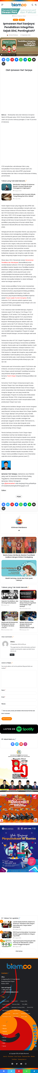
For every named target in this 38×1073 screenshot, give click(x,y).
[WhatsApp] (21, 59)
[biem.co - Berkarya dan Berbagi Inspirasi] (19, 5)
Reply (12, 654)
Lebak (17, 1010)
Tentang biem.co (22, 1059)
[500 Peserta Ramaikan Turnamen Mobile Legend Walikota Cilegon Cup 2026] (6, 934)
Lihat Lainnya (19, 951)
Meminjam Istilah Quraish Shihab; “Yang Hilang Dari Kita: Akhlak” (24, 195)
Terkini (24, 1016)
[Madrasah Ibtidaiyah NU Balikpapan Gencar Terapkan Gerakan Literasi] (9, 616)
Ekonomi (16, 1004)
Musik (25, 1010)
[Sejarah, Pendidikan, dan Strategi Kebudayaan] (9, 594)
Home (15, 16)
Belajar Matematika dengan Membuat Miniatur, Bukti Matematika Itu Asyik (27, 624)
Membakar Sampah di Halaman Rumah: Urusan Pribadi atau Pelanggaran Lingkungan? (23, 186)
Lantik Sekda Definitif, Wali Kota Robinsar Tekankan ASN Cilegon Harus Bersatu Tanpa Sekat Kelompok (24, 924)
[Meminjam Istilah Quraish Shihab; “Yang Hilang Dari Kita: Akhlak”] (6, 197)
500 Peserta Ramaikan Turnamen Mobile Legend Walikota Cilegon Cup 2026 (24, 934)
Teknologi (5, 1034)
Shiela (12, 642)
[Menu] (2, 5)
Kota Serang (6, 1010)
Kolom (4, 1040)
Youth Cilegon (11, 376)
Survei (4, 1046)
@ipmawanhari (9, 483)
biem (15, 1001)
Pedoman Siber (26, 1056)
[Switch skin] (32, 5)
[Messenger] (16, 59)
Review (22, 19)
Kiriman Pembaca (13, 35)
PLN (16, 1016)
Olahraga (6, 1013)
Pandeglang (25, 1013)
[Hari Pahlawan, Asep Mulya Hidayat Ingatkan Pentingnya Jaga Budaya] (28, 594)
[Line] (29, 59)
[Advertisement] (19, 92)
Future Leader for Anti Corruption (16, 298)
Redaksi (33, 1056)
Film (24, 1004)
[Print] (3, 63)
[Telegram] (25, 59)
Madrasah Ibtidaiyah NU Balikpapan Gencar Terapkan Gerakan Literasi (9, 624)
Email (3, 697)
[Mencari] (36, 5)
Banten (5, 1001)
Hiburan (4, 1028)
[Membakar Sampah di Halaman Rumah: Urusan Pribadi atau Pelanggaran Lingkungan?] (6, 187)
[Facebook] (3, 59)
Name (3, 690)
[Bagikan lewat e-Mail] (34, 59)
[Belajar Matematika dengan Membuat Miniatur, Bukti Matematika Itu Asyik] (28, 616)
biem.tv (5, 1056)
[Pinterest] (12, 59)
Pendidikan (6, 1016)
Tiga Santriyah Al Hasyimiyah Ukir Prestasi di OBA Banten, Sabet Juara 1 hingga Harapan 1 (24, 942)
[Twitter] (8, 59)
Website (3, 704)
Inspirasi (20, 16)
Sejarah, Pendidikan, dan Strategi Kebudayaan (9, 602)
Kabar (5, 1007)
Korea (30, 1007)
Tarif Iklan (14, 1059)
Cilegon (23, 1001)
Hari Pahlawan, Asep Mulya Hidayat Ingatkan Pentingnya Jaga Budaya (28, 603)
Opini (24, 16)
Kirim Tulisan (17, 1056)
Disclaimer (10, 1056)
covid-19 (6, 1004)
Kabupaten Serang (18, 1007)
